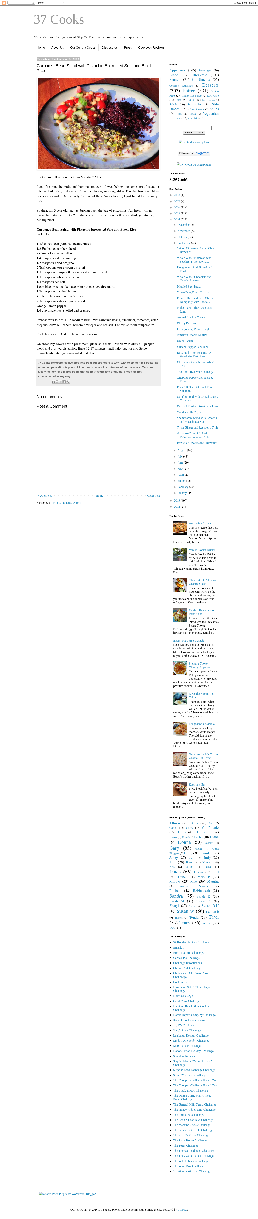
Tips (180, 114)
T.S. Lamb (212, 911)
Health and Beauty (192, 95)
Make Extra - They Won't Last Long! (195, 309)
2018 (177, 195)
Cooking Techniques (181, 85)
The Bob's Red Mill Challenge (195, 372)
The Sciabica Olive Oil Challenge (193, 1130)
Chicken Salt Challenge (187, 968)
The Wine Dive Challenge (188, 1166)
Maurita (213, 881)
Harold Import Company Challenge (194, 1015)
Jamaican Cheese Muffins (192, 335)
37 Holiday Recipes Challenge (191, 942)
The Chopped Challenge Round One (195, 1080)
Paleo (178, 100)
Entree (188, 90)
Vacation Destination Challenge (192, 1171)
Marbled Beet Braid (189, 286)
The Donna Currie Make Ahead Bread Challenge (192, 1097)
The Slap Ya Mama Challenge (191, 1135)
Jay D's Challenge (184, 1025)
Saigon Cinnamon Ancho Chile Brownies (196, 250)
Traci (214, 916)
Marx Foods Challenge (187, 1046)
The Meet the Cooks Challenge (191, 1125)
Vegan (192, 114)
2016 (177, 207)
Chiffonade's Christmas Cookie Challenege (191, 975)
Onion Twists (185, 341)
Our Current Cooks (82, 47)
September (184, 243)
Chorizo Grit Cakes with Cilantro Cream (203, 581)
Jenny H (192, 858)
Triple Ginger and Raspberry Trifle (197, 427)
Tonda (194, 917)
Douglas (208, 842)
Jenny (173, 857)
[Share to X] (61, 382)
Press (128, 47)
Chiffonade (210, 827)
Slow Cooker (197, 109)
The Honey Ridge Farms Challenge (194, 1109)
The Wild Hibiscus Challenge (191, 1161)
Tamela (178, 917)
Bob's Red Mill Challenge (188, 953)
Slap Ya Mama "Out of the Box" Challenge (192, 1063)
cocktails (193, 118)
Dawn (173, 837)
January (183, 493)
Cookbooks (180, 982)
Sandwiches (195, 104)
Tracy (185, 922)
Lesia (207, 866)
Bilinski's (178, 947)
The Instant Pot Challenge (188, 1115)
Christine (203, 832)
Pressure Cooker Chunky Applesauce (201, 665)
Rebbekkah (201, 890)
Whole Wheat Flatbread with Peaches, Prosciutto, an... (194, 259)
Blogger (182, 1209)
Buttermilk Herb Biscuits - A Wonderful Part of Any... (194, 354)
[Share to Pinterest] (68, 382)
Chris (182, 832)
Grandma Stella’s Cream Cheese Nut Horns (203, 756)
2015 (177, 213)
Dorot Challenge (183, 996)
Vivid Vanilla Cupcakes (191, 412)
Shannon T (203, 901)
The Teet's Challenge (185, 1145)
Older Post (153, 495)
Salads (173, 104)
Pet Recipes (208, 100)
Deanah (186, 837)
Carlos (173, 828)
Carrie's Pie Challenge (186, 958)
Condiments (201, 79)
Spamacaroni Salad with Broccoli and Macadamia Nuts (197, 419)
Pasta (191, 100)
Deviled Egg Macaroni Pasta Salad (202, 612)
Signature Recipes (184, 1056)
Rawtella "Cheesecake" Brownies (197, 443)
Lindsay (199, 872)
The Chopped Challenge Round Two (195, 1085)
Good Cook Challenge (186, 1001)
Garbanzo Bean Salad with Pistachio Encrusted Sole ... (194, 435)
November (184, 231)
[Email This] (53, 382)
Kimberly (208, 862)
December (184, 224)
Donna (184, 842)
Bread (173, 74)
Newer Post (45, 495)
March (182, 480)
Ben (211, 823)
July (180, 456)
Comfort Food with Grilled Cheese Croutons (197, 398)
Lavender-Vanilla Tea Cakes (201, 695)
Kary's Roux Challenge (187, 1030)
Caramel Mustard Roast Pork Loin (197, 406)
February (183, 487)
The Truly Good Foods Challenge (193, 1156)
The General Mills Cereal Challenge (194, 1104)
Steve (192, 906)
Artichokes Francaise (201, 523)
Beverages (205, 70)
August (182, 450)
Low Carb (213, 95)
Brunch (174, 79)
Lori (215, 872)
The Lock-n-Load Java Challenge (193, 1120)
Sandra (176, 896)
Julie (172, 862)
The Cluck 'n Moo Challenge (190, 1090)
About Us (57, 47)
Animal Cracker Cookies (192, 317)
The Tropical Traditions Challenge (193, 1150)
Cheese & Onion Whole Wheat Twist (195, 364)
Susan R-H (210, 905)
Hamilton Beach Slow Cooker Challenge (191, 1008)
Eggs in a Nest (197, 784)
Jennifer (206, 853)
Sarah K (203, 896)
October (183, 237)
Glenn (198, 848)
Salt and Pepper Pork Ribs (192, 347)
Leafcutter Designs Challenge (191, 1035)
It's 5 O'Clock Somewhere (189, 1020)
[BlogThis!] (57, 382)
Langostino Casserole (202, 724)
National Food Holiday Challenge (193, 1051)
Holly (188, 853)
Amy (194, 822)
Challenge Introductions (187, 963)
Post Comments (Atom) (67, 503)
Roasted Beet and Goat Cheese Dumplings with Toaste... (195, 300)
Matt (193, 881)
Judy (207, 857)
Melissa (183, 886)
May (181, 468)
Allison (174, 822)
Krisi (172, 866)
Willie (206, 922)
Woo (172, 927)
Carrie (189, 828)
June (181, 462)
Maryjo (174, 881)
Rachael (175, 890)
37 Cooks (59, 19)
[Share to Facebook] (64, 382)
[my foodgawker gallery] (194, 142)
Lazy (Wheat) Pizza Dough (193, 329)
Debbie (198, 837)
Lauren (189, 866)
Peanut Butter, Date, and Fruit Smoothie (194, 388)
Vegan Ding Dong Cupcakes (194, 292)
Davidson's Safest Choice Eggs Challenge (191, 989)
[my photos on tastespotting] (194, 164)
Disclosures (110, 47)
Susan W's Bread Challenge (189, 1075)
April (181, 474)
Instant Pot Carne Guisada (188, 640)
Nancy (204, 886)
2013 (177, 500)
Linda (175, 871)
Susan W (185, 911)
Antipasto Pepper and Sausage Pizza (195, 379)
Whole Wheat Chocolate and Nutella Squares (194, 278)
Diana (214, 836)
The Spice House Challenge (190, 1140)
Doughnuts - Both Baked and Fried (194, 269)
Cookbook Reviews (151, 47)
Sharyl (174, 905)
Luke (182, 876)
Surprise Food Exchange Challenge (194, 1070)
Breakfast (200, 74)
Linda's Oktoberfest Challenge (191, 1040)
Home (41, 47)
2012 (177, 506)
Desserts (210, 84)
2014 (177, 219)
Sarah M (176, 901)
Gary (174, 847)
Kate (189, 862)
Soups (214, 108)
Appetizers (177, 70)
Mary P (203, 876)
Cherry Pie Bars (186, 323)
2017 (177, 201)
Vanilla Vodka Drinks (202, 550)
